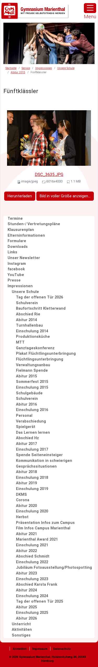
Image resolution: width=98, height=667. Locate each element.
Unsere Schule (65, 68)
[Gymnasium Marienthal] (35, 11)
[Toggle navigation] (90, 8)
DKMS (21, 494)
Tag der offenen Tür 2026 (39, 297)
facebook (16, 269)
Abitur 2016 (26, 404)
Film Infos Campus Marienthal (43, 528)
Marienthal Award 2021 (37, 539)
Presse (14, 280)
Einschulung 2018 (32, 477)
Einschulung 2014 (32, 331)
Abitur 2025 (26, 607)
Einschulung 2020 (32, 511)
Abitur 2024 (26, 590)
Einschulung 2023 (32, 579)
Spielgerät (25, 427)
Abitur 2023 (26, 573)
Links (12, 252)
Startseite (10, 68)
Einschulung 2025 (32, 612)
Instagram (17, 263)
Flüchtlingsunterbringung (39, 359)
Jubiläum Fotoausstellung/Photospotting (54, 567)
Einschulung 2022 (32, 562)
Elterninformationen (26, 235)
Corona (22, 500)
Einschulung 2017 (32, 449)
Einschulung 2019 (32, 489)
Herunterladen (20, 196)
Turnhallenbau (29, 325)
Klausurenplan (21, 230)
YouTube (16, 275)
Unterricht (21, 624)
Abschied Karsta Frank (36, 584)
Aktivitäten (22, 629)
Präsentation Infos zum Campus (45, 523)
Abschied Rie (28, 314)
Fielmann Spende (32, 370)
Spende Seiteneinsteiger (39, 455)
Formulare (17, 241)
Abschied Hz (27, 438)
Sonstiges (21, 635)
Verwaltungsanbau (33, 365)
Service (26, 68)
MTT (20, 342)
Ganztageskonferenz (35, 348)
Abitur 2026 (26, 618)
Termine (15, 218)
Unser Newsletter (24, 258)
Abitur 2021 (26, 534)
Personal (24, 415)
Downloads (18, 246)
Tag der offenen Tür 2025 (39, 601)
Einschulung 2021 (32, 545)
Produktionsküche (33, 336)
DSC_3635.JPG (49, 174)
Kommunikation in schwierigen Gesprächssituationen (44, 463)
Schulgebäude (29, 393)
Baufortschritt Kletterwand (41, 308)
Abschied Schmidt (32, 556)
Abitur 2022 (26, 551)
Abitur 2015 (18, 72)
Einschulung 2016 (32, 410)
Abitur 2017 (26, 444)
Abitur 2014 (26, 320)
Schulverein (27, 303)
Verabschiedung (31, 421)
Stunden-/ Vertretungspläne (34, 224)
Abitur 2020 (26, 506)
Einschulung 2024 (32, 596)
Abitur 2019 (26, 483)
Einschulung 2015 (32, 387)
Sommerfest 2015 (32, 382)
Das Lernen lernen (33, 432)
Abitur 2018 (26, 472)
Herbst (22, 517)
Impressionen (43, 68)
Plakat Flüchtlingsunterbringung (46, 353)
